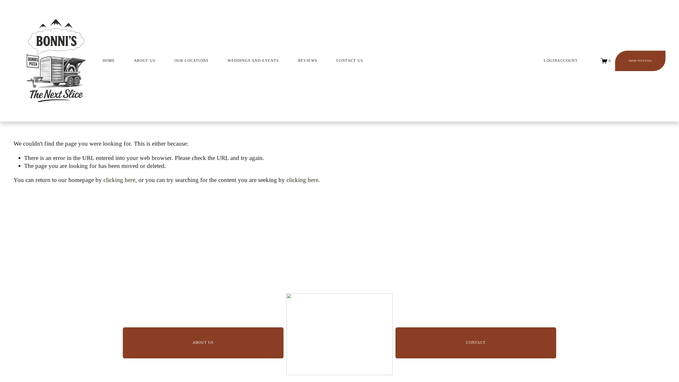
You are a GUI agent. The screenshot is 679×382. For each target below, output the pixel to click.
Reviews (307, 61)
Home (109, 61)
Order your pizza (640, 61)
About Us (144, 61)
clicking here (119, 179)
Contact (476, 343)
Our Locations (192, 61)
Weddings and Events (253, 61)
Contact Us (349, 61)
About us (203, 343)
